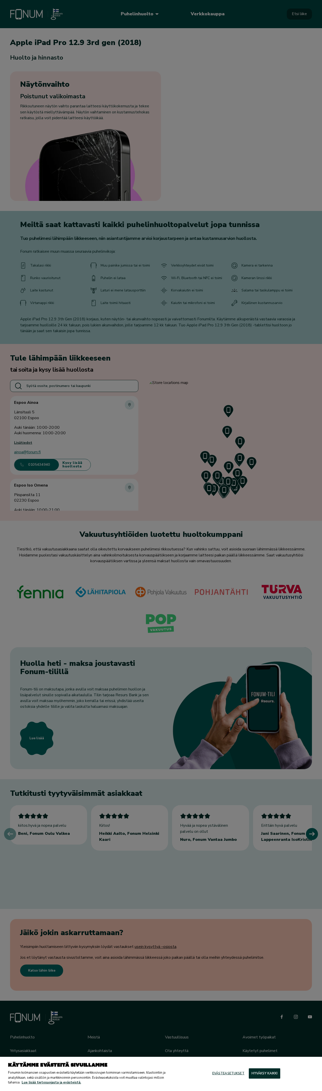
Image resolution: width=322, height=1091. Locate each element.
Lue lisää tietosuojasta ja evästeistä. (51, 1082)
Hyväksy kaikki (265, 1073)
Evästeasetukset (228, 1073)
